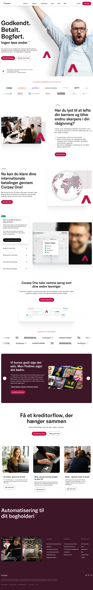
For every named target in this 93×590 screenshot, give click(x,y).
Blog (65, 3)
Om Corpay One (85, 535)
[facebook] (88, 566)
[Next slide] (88, 370)
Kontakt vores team (23, 58)
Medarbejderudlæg (51, 546)
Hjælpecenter (84, 541)
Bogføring (48, 538)
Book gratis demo (54, 425)
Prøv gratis (86, 3)
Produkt (34, 3)
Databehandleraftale (22, 576)
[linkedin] (86, 566)
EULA (37, 576)
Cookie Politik (31, 576)
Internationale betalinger (52, 541)
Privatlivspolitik (4, 576)
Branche (25, 3)
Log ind (78, 3)
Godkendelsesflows (9, 238)
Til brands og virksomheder (70, 535)
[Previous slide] (4, 370)
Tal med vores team (39, 425)
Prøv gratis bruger (8, 58)
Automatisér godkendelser (52, 543)
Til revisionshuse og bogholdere (71, 541)
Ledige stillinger (85, 546)
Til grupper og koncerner (69, 538)
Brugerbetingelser (12, 576)
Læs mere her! (60, 154)
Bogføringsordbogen (51, 549)
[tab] (15, 219)
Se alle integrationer (46, 291)
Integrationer (44, 3)
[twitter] (91, 566)
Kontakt (83, 549)
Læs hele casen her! (18, 384)
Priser (59, 3)
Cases (52, 3)
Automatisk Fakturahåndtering (53, 535)
